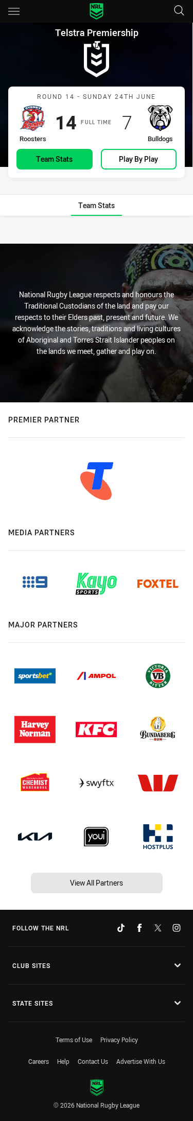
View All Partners (96, 883)
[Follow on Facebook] (139, 928)
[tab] (96, 205)
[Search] (179, 11)
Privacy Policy (119, 1039)
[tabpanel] (96, 231)
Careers (38, 1061)
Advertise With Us (140, 1061)
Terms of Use (74, 1039)
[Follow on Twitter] (158, 928)
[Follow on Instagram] (176, 928)
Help (63, 1061)
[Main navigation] (14, 11)
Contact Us (93, 1061)
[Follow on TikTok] (121, 928)
